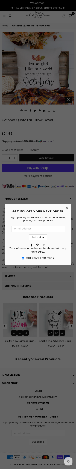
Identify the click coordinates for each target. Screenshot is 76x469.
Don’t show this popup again (40, 258)
